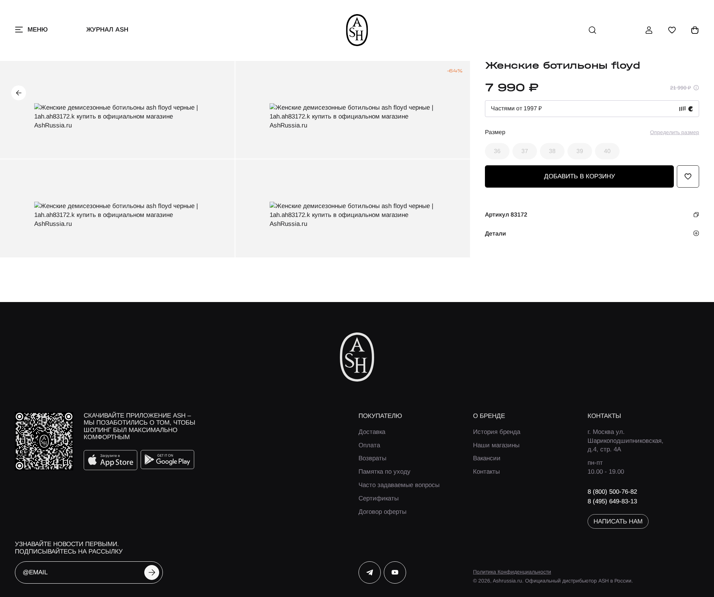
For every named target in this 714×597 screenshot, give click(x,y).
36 (497, 151)
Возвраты (372, 458)
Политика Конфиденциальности (512, 572)
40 (607, 151)
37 (524, 151)
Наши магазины (496, 445)
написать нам (618, 521)
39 (579, 151)
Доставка (371, 431)
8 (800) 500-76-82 (612, 491)
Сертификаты (378, 498)
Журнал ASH (107, 29)
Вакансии (487, 458)
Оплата (369, 445)
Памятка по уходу (384, 471)
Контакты (486, 471)
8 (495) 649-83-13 (612, 501)
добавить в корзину (579, 176)
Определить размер (674, 132)
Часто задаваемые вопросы (399, 485)
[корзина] (695, 30)
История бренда (496, 431)
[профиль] (649, 30)
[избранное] (672, 30)
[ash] (357, 30)
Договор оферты (382, 511)
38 (552, 151)
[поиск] (592, 30)
